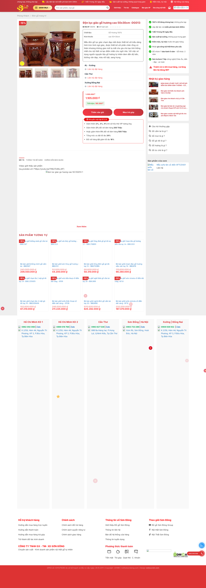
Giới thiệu (117, 8)
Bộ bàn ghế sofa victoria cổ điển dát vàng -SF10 (129, 302)
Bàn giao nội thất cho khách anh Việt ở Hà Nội (172, 92)
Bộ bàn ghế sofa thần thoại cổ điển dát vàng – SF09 (64, 302)
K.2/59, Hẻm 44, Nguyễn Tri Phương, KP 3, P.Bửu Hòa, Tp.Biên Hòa (34, 333)
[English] (179, 7)
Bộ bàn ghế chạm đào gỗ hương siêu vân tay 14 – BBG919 (129, 265)
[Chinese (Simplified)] (185, 7)
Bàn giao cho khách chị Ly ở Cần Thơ (173, 99)
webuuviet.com (152, 568)
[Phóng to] (22, 63)
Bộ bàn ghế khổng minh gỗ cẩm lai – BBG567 (33, 265)
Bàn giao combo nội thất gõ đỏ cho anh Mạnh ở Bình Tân (173, 115)
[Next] (75, 43)
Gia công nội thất (159, 8)
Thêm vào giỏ (97, 112)
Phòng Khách (23, 16)
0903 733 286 (132, 327)
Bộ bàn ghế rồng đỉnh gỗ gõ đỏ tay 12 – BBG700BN (96, 265)
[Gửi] (108, 8)
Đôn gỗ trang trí (39, 16)
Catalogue (135, 8)
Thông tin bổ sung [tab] (34, 160)
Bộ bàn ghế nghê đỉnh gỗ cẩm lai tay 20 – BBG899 (97, 302)
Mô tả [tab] (21, 160)
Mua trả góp (128, 112)
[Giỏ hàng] (169, 7)
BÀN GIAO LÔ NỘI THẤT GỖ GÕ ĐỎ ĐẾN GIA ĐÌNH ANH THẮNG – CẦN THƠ (174, 84)
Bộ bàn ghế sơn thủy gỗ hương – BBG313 (65, 265)
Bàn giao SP (146, 8)
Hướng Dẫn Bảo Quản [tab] (53, 160)
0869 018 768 (62, 327)
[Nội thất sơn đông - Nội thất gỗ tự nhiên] (23, 8)
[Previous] (23, 43)
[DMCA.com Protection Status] (181, 554)
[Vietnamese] (175, 7)
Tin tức (126, 8)
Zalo (38, 327)
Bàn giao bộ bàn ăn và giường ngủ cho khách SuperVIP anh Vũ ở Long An (174, 107)
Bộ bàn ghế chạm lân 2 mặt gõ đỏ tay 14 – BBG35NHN (32, 302)
